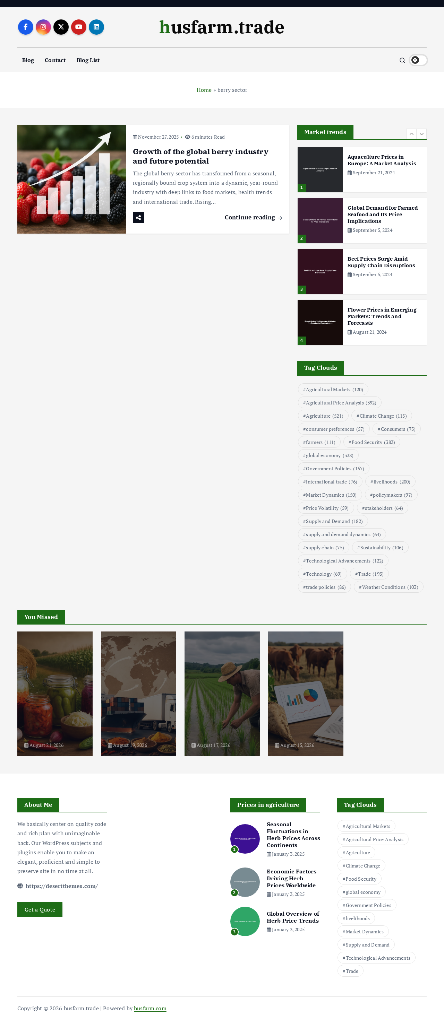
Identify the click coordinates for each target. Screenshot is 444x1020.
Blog (28, 60)
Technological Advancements (344, 560)
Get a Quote (40, 909)
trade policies (326, 587)
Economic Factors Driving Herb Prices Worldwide (292, 878)
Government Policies (335, 468)
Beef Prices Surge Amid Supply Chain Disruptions (382, 262)
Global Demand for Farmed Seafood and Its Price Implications (383, 214)
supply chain (325, 547)
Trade (371, 573)
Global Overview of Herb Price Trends (293, 917)
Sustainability (381, 547)
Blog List (88, 60)
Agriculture (324, 415)
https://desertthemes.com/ (61, 886)
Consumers (398, 429)
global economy (329, 455)
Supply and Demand (334, 521)
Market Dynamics (331, 494)
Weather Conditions (390, 587)
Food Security (373, 442)
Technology (324, 573)
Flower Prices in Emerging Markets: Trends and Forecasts (382, 316)
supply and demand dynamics (343, 534)
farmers (320, 442)
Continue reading (251, 217)
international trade (331, 481)
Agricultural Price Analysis (341, 402)
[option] (362, 169)
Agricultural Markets (334, 389)
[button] (411, 134)
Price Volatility (327, 508)
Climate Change (383, 415)
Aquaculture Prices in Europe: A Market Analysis (382, 160)
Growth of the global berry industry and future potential (200, 156)
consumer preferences (335, 429)
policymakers (392, 494)
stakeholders (384, 508)
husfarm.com (150, 1008)
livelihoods (392, 481)
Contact (55, 60)
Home (204, 90)
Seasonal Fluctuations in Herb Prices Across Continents (293, 834)
